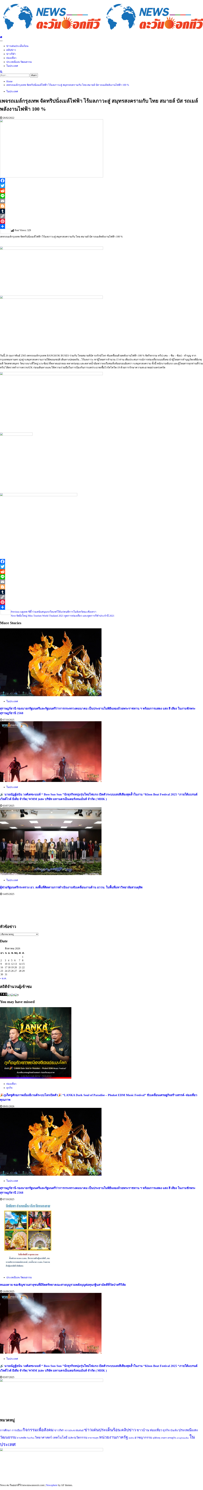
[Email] (101, 200)
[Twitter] (101, 185)
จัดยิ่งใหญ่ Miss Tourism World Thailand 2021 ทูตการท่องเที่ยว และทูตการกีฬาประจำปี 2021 (62, 615)
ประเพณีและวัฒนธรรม (19, 62)
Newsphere (51, 1485)
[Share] (101, 226)
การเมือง (17, 1430)
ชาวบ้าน (143, 1430)
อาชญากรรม (143, 1437)
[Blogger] (101, 206)
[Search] (1, 71)
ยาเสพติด (21, 1437)
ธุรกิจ (9, 1087)
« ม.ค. (3, 978)
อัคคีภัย (131, 1438)
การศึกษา (5, 1430)
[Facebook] (101, 180)
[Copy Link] (101, 216)
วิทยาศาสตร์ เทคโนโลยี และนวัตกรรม (61, 1437)
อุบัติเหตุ (156, 1438)
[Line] (101, 195)
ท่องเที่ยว (11, 58)
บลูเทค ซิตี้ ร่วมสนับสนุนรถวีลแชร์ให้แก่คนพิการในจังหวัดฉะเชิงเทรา (53, 611)
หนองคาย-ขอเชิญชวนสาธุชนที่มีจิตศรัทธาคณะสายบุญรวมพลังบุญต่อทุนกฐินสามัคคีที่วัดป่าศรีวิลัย (63, 1284)
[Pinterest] (101, 221)
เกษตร (164, 1438)
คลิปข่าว (11, 50)
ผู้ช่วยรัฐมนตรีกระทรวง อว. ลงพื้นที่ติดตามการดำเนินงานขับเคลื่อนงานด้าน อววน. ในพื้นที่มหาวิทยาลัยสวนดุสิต (71, 887)
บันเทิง (174, 1430)
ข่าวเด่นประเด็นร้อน (17, 46)
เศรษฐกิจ (171, 1438)
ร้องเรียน (30, 1438)
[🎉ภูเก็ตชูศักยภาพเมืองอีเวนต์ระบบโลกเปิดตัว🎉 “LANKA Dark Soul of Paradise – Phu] (35, 1077)
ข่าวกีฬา (11, 54)
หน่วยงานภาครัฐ (113, 1437)
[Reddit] (101, 190)
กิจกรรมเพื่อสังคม (38, 1430)
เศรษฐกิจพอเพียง (183, 1438)
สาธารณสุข (93, 1438)
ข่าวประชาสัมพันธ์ (74, 1430)
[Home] (1, 37)
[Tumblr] (101, 211)
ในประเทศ (12, 65)
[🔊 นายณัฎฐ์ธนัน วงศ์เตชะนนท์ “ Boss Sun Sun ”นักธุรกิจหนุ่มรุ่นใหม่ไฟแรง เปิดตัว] (51, 781)
